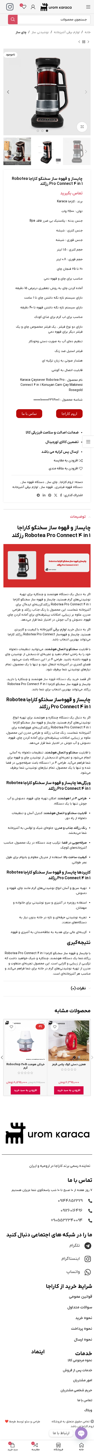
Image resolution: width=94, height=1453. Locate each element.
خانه (88, 32)
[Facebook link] (61, 495)
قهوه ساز (47, 487)
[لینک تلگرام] (38, 495)
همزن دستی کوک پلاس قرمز (69, 1064)
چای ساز (21, 32)
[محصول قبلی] (88, 42)
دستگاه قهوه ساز (33, 482)
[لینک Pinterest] (50, 495)
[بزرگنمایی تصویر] (82, 127)
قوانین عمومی (80, 1296)
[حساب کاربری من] (33, 6)
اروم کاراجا (66, 482)
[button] (69, 1090)
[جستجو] (13, 19)
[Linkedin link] (44, 495)
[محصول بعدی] (79, 42)
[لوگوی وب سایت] (56, 7)
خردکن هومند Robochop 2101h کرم (25, 1066)
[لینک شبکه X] (56, 495)
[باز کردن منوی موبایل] (88, 6)
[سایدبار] (88, 441)
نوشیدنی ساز (40, 32)
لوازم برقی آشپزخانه (67, 32)
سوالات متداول (79, 1307)
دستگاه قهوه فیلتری (69, 487)
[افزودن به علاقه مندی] (55, 1027)
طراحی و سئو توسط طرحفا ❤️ (22, 1421)
